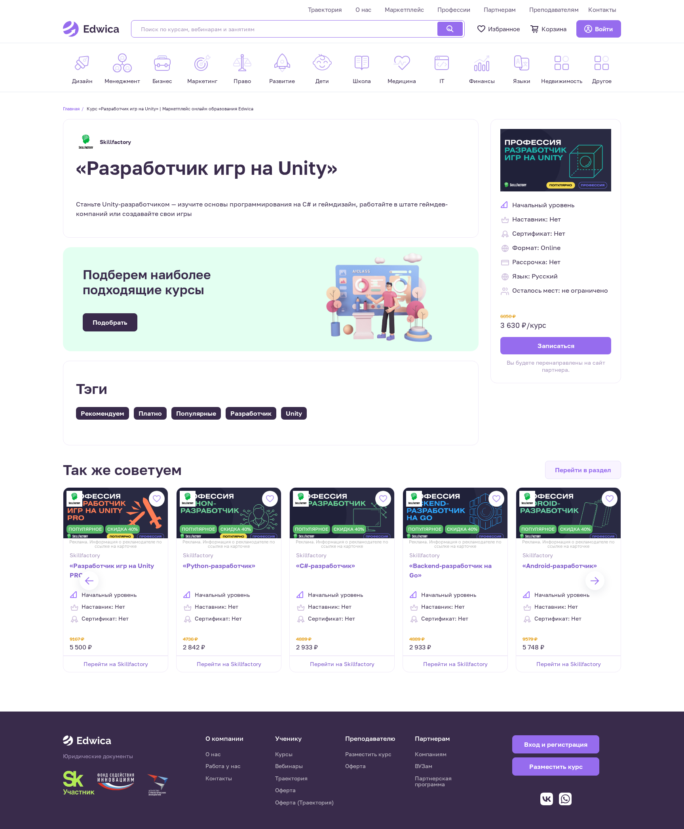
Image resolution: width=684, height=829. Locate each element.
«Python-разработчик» (219, 566)
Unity (294, 413)
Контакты (602, 9)
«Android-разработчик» (559, 566)
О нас (363, 9)
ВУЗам (423, 766)
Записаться (556, 346)
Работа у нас (223, 766)
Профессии (453, 9)
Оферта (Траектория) (304, 802)
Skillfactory (115, 141)
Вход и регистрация (555, 744)
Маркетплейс (404, 9)
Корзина (554, 28)
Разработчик (251, 413)
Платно (150, 413)
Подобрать (110, 322)
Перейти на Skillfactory (116, 664)
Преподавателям (554, 9)
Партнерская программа (433, 781)
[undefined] (89, 580)
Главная (71, 108)
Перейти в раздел (583, 470)
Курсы (284, 754)
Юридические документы (98, 756)
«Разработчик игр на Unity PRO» (112, 570)
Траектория (325, 9)
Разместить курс (368, 754)
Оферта (285, 790)
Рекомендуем (102, 413)
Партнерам (500, 9)
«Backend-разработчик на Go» (450, 570)
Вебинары (289, 766)
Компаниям (430, 754)
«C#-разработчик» (325, 566)
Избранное (504, 28)
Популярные (196, 413)
